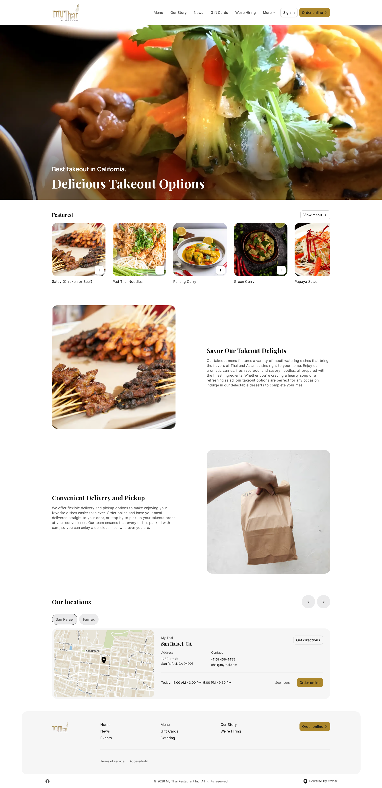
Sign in (289, 12)
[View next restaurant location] (323, 601)
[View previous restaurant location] (308, 601)
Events (106, 738)
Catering (168, 738)
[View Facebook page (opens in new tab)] (47, 781)
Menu (158, 12)
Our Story (178, 12)
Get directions (308, 640)
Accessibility (139, 761)
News (198, 12)
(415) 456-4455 (223, 659)
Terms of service (112, 761)
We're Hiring (245, 12)
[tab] (64, 619)
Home (105, 724)
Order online (309, 682)
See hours (282, 682)
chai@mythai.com (224, 665)
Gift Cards (219, 12)
